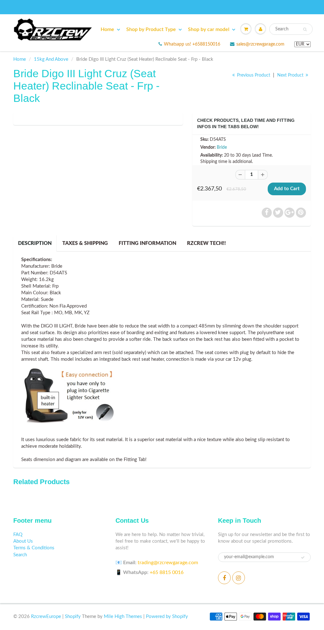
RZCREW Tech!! (206, 243)
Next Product (291, 75)
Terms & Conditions (33, 548)
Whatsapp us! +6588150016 (192, 44)
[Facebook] (224, 577)
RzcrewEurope (46, 616)
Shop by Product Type (151, 29)
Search (20, 554)
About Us (23, 541)
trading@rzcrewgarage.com (168, 562)
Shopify (73, 616)
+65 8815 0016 (167, 572)
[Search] (305, 29)
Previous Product (253, 75)
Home (107, 29)
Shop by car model (208, 29)
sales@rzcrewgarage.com (260, 44)
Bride (222, 147)
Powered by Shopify (167, 616)
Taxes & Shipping (85, 243)
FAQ (17, 534)
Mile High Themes (123, 616)
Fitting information (147, 243)
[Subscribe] (303, 557)
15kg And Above (51, 59)
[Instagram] (238, 577)
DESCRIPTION (35, 243)
